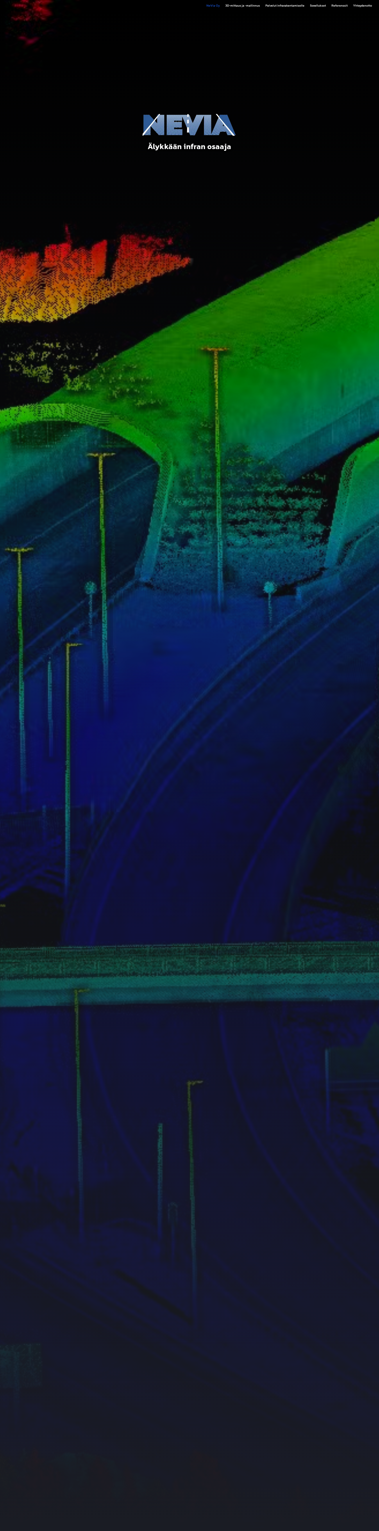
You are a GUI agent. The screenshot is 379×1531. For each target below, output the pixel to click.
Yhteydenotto (362, 5)
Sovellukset (318, 5)
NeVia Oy (213, 5)
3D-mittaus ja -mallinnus (242, 5)
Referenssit (339, 5)
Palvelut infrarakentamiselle (284, 5)
